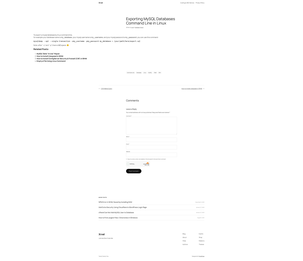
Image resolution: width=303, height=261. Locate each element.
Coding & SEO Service (187, 3)
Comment (129, 116)
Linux (145, 72)
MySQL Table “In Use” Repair (48, 54)
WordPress (201, 256)
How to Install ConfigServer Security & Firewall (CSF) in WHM (62, 58)
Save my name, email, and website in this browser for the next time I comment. (147, 159)
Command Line (130, 72)
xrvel (132, 27)
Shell (155, 72)
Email (127, 144)
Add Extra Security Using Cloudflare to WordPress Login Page (123, 207)
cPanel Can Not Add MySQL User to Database (116, 213)
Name (128, 136)
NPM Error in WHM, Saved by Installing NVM (115, 202)
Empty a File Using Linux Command (51, 61)
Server (141, 27)
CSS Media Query (106, 89)
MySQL (150, 72)
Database (137, 27)
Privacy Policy (200, 3)
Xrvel (101, 3)
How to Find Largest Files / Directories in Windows (118, 218)
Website (128, 151)
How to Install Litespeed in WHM (50, 56)
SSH (160, 72)
